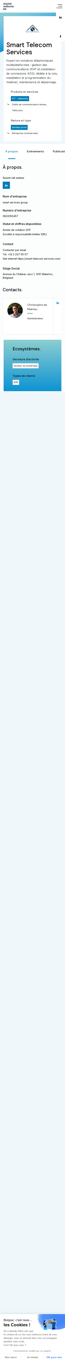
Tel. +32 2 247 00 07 (15, 254)
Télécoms (17, 110)
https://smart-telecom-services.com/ (39, 258)
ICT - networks (20, 98)
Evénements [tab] (35, 151)
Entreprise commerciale (25, 133)
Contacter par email (14, 250)
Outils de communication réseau (29, 104)
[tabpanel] (32, 275)
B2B (16, 382)
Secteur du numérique (26, 365)
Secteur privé (19, 127)
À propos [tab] (11, 151)
